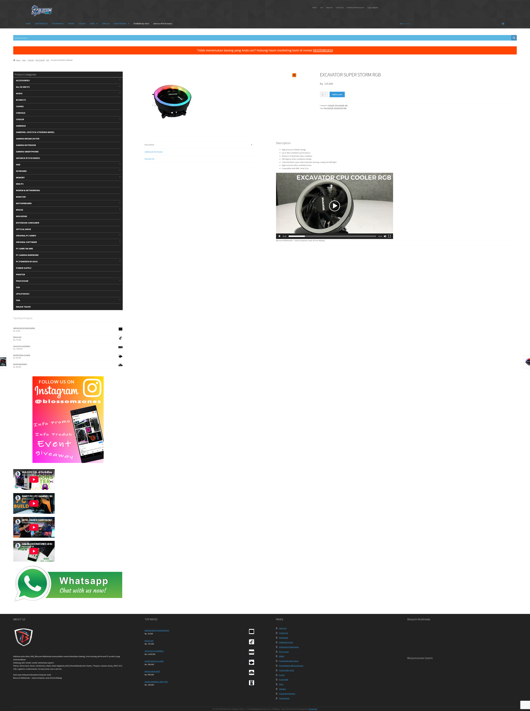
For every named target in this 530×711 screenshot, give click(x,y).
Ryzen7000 (283, 679)
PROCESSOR (22, 281)
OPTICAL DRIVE (23, 229)
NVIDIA (281, 656)
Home (314, 7)
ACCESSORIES (23, 80)
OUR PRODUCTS (41, 23)
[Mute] (385, 236)
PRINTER (20, 274)
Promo (282, 675)
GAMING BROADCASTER (27, 138)
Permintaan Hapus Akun (288, 661)
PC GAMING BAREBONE (27, 255)
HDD (18, 164)
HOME (28, 23)
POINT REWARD (120, 23)
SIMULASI (106, 23)
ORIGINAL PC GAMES (26, 235)
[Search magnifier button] (514, 38)
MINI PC (20, 183)
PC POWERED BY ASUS (27, 261)
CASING (20, 106)
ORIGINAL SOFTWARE (26, 242)
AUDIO (19, 93)
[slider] (332, 236)
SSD (18, 287)
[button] (294, 75)
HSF (47, 60)
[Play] (279, 236)
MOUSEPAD (21, 216)
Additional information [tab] (154, 152)
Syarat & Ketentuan (287, 693)
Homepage (283, 637)
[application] (334, 206)
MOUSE (19, 209)
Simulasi (282, 689)
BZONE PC (21, 99)
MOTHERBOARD (24, 203)
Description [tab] (149, 144)
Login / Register (372, 7)
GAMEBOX (21, 125)
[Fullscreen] (389, 236)
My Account (284, 651)
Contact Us (340, 7)
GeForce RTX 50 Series (162, 23)
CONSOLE (20, 112)
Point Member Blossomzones (291, 665)
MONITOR (21, 196)
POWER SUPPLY (23, 268)
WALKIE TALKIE (23, 306)
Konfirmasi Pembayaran (355, 7)
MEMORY (20, 177)
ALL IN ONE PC (23, 86)
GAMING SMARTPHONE (27, 151)
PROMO (71, 23)
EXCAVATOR (338, 108)
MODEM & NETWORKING (28, 190)
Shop (24, 60)
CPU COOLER (39, 60)
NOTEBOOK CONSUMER (27, 222)
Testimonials (284, 698)
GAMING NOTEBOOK (26, 145)
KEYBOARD (21, 171)
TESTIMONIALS (58, 23)
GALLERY (82, 23)
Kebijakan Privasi (286, 642)
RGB (344, 108)
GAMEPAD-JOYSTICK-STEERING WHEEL (35, 132)
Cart (321, 7)
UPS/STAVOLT (23, 293)
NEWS (92, 23)
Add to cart (337, 94)
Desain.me (313, 709)
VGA (18, 300)
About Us (329, 7)
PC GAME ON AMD (24, 248)
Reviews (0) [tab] (149, 159)
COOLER (31, 60)
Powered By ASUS (286, 670)
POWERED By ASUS (141, 23)
